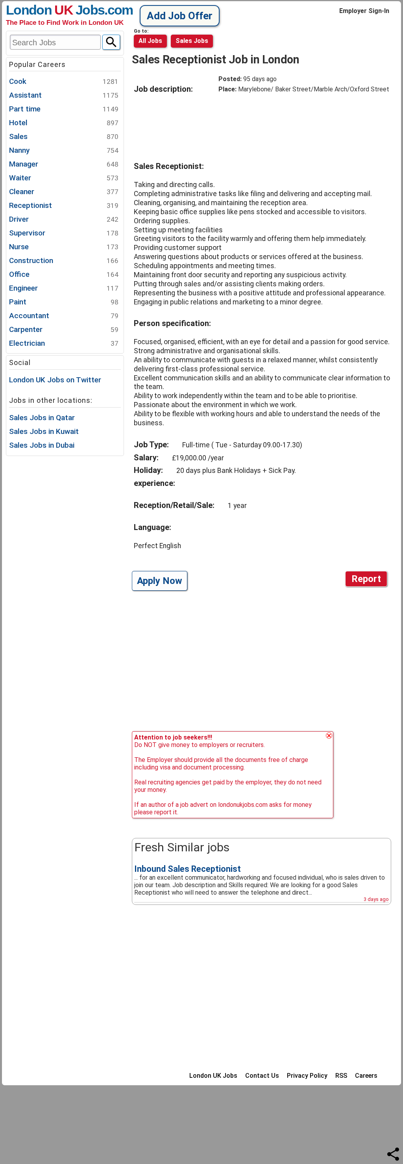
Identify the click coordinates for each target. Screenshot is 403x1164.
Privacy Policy (307, 1075)
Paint (63, 301)
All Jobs (150, 40)
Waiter (63, 177)
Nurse (63, 246)
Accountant (63, 315)
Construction (63, 260)
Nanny (63, 150)
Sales (63, 136)
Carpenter (63, 329)
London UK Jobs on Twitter (55, 379)
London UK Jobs (213, 1075)
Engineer (63, 288)
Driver (63, 219)
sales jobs (192, 40)
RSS (341, 1075)
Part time (63, 108)
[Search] (111, 42)
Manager (63, 164)
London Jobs (55, 9)
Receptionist (63, 205)
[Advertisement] (281, 124)
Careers (366, 1075)
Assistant (63, 95)
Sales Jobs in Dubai (41, 445)
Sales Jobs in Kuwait (44, 431)
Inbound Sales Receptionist (187, 869)
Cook (63, 81)
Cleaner (63, 191)
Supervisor (63, 232)
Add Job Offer (180, 16)
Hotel (63, 122)
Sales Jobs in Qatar (42, 417)
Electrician (63, 343)
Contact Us (262, 1075)
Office (63, 274)
